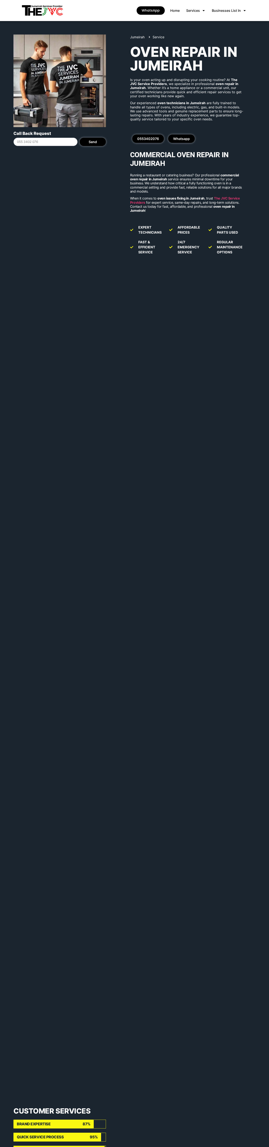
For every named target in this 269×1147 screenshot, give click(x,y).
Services (193, 10)
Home (175, 10)
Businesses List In (226, 10)
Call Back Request (32, 133)
